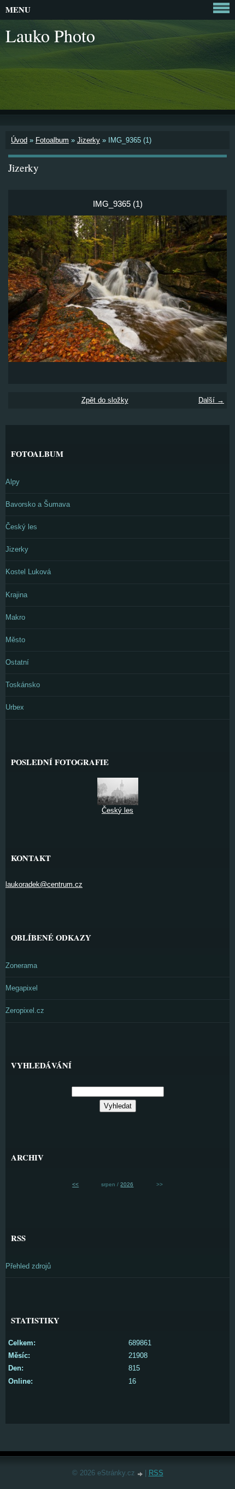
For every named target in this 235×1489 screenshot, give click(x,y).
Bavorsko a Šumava (37, 504)
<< (75, 1184)
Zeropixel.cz (24, 1010)
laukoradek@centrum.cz (44, 884)
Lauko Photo (50, 35)
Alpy (12, 482)
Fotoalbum (52, 140)
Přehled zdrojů (28, 1266)
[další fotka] (209, 289)
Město (15, 640)
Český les (21, 527)
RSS (156, 1473)
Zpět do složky (104, 400)
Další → (211, 400)
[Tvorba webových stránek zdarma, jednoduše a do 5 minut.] (141, 1473)
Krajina (16, 595)
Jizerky (88, 140)
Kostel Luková (28, 572)
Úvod (19, 140)
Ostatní (17, 662)
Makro (15, 617)
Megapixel (21, 988)
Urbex (14, 707)
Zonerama (21, 965)
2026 (126, 1184)
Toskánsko (22, 685)
